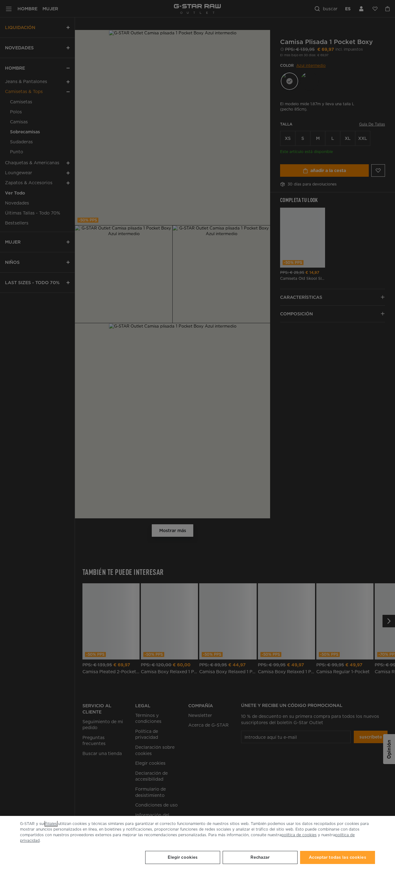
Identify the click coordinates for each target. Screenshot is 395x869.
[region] (197, 842)
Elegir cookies (183, 857)
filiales (51, 823)
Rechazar (259, 857)
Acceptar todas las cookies (337, 857)
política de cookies (299, 834)
